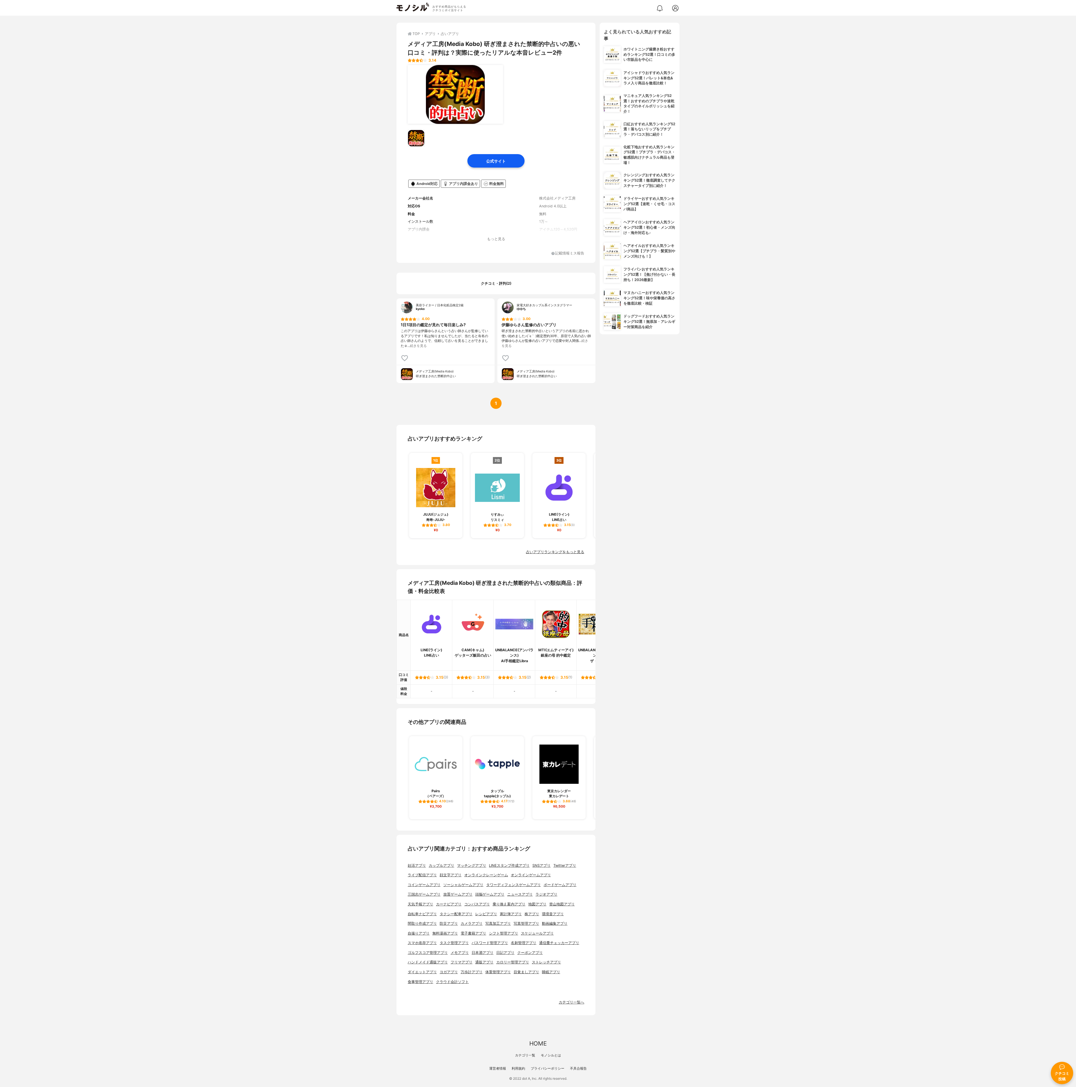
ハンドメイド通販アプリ (428, 962)
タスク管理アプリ (454, 943)
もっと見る (496, 239)
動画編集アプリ (554, 923)
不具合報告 (578, 1068)
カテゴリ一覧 (525, 1055)
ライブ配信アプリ (422, 875)
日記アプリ (505, 953)
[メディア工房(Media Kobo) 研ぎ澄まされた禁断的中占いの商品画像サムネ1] (416, 138)
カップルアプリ (441, 865)
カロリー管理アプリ (512, 962)
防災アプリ (449, 923)
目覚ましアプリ (526, 972)
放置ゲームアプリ (457, 894)
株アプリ (532, 914)
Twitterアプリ (564, 865)
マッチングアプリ (471, 865)
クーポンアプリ (530, 953)
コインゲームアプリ (424, 885)
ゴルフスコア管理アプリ (428, 953)
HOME (538, 1043)
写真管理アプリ (526, 923)
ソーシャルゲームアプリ (463, 885)
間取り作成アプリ (422, 923)
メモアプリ (460, 953)
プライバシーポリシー (547, 1068)
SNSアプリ (541, 865)
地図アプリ (537, 904)
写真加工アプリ (498, 923)
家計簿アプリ (511, 914)
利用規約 (518, 1068)
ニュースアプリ (520, 894)
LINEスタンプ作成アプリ (509, 865)
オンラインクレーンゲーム (486, 875)
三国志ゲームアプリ (424, 894)
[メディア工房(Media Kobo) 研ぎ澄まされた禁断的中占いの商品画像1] (455, 94)
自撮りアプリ (419, 933)
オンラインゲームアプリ (531, 875)
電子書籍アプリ (473, 933)
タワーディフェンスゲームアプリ (513, 885)
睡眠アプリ (551, 972)
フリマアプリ (461, 962)
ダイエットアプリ (422, 972)
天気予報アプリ (420, 904)
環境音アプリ (553, 914)
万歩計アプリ (472, 972)
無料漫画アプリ (445, 933)
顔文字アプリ (451, 875)
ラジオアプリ (546, 894)
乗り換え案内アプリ (509, 904)
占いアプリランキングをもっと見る (555, 552)
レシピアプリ (486, 914)
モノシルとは (551, 1055)
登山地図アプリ (562, 904)
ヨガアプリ (449, 972)
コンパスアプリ (477, 904)
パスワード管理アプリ (490, 943)
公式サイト (496, 161)
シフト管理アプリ (503, 933)
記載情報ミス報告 (569, 253)
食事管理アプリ (420, 982)
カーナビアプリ (449, 904)
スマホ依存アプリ (422, 943)
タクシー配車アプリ (456, 914)
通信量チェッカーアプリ (559, 943)
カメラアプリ (472, 923)
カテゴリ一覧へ (571, 1002)
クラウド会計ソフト (452, 982)
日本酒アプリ (482, 953)
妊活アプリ (417, 865)
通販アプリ (484, 962)
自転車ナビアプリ (422, 914)
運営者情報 (497, 1068)
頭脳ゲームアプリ (489, 894)
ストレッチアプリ (546, 962)
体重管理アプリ (498, 972)
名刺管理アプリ (523, 943)
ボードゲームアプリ (560, 885)
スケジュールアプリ (537, 933)
